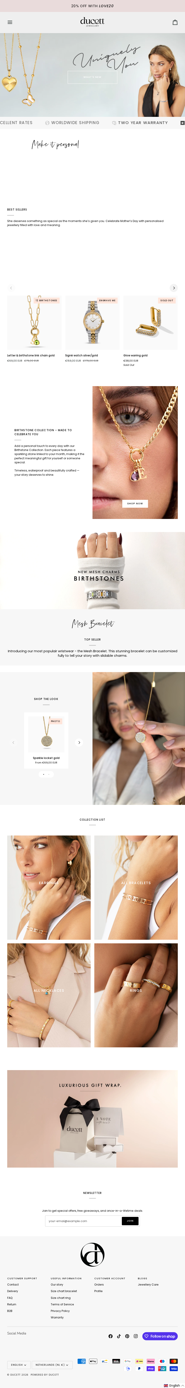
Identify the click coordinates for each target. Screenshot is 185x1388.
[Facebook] (111, 1336)
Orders (99, 1284)
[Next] (174, 288)
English (17, 1365)
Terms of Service (62, 1304)
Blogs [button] (142, 1278)
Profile (98, 1291)
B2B (9, 1311)
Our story (57, 1284)
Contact (13, 1284)
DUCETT (15, 1375)
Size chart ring (61, 1298)
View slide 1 (43, 774)
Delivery (12, 1291)
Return (11, 1304)
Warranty (57, 1317)
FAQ (10, 1298)
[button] (174, 1385)
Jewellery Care (148, 1284)
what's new (92, 77)
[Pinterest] (127, 1336)
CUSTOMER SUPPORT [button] (22, 1278)
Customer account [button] (109, 1278)
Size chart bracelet (64, 1291)
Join (130, 1221)
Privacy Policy (60, 1311)
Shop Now (135, 503)
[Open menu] (14, 22)
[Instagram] (136, 1336)
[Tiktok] (119, 1336)
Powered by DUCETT (45, 1375)
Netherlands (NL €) (50, 1365)
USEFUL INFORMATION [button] (66, 1278)
